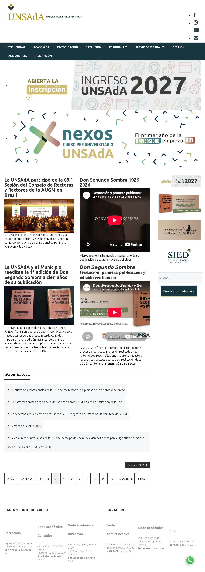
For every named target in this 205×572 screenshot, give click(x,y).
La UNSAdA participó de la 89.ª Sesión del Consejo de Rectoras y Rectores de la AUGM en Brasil (38, 187)
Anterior (27, 478)
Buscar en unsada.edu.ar (179, 291)
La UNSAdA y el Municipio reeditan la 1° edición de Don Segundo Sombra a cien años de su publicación (36, 275)
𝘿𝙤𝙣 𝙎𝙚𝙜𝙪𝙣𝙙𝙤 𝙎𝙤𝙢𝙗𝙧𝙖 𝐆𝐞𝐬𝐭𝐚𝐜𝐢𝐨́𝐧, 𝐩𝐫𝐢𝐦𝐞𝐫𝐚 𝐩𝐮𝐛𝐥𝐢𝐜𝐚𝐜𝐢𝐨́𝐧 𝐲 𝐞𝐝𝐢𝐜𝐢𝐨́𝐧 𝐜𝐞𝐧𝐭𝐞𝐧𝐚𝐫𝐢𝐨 (112, 272)
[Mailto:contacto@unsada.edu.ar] (196, 39)
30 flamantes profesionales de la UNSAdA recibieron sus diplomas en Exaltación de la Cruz (66, 402)
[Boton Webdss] (179, 203)
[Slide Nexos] (105, 138)
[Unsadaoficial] (194, 15)
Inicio (11, 478)
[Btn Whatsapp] (190, 560)
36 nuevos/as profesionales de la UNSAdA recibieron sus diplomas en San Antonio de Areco (67, 390)
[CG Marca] (179, 230)
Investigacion (67, 47)
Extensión (93, 47)
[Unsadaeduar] (196, 31)
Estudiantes (118, 47)
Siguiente (125, 478)
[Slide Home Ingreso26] (179, 180)
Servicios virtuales (150, 47)
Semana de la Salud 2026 (25, 426)
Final (141, 478)
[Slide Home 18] (105, 85)
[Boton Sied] (179, 256)
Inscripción (43, 55)
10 (111, 478)
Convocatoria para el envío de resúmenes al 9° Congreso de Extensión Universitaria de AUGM (68, 414)
